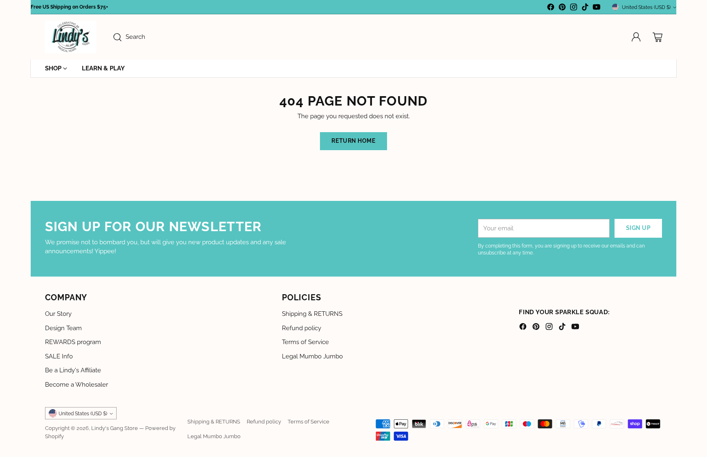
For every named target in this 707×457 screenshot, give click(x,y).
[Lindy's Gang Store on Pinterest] (562, 8)
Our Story (58, 313)
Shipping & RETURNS (312, 313)
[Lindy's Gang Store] (70, 37)
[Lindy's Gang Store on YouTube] (596, 8)
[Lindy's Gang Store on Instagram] (574, 8)
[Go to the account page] (636, 37)
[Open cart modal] (657, 37)
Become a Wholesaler (76, 384)
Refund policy (301, 328)
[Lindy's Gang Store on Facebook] (551, 8)
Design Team (63, 328)
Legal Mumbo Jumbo (312, 356)
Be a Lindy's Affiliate (73, 370)
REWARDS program (73, 342)
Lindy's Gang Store (114, 428)
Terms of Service (305, 342)
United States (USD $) (646, 7)
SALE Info (59, 356)
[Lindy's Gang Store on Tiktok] (585, 8)
